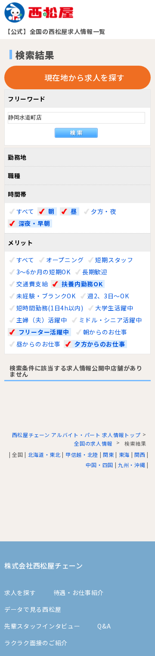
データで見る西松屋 (32, 609)
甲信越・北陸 (81, 454)
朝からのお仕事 (105, 332)
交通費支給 (32, 283)
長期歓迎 (95, 271)
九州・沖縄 (132, 464)
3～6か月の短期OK (43, 271)
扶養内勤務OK (82, 284)
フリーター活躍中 (44, 332)
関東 (108, 454)
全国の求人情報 (94, 443)
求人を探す (20, 592)
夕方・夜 (103, 211)
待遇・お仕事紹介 (78, 592)
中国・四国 (99, 464)
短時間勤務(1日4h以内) (50, 308)
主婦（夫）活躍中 (41, 320)
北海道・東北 (44, 454)
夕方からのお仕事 (99, 344)
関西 (139, 454)
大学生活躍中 (114, 308)
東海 (124, 454)
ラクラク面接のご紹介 (36, 642)
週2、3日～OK (108, 296)
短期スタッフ (114, 259)
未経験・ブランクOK (46, 296)
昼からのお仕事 (38, 344)
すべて (25, 211)
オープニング (65, 259)
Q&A (104, 626)
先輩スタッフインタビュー (42, 626)
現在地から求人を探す (84, 77)
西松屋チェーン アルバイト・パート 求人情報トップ (76, 434)
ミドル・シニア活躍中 (110, 320)
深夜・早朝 (34, 223)
